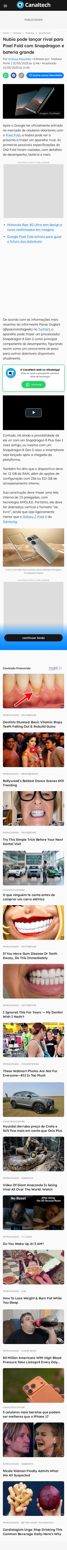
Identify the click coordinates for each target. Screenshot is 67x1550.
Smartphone (45, 33)
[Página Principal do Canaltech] (33, 7)
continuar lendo (33, 638)
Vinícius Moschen (19, 59)
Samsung (10, 521)
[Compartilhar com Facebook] (13, 75)
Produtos (30, 33)
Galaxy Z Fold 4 (35, 517)
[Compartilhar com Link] (21, 75)
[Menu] (5, 6)
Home (6, 33)
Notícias (17, 33)
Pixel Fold (13, 135)
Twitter (43, 329)
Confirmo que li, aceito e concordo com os (34, 78)
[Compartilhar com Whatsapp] (6, 75)
